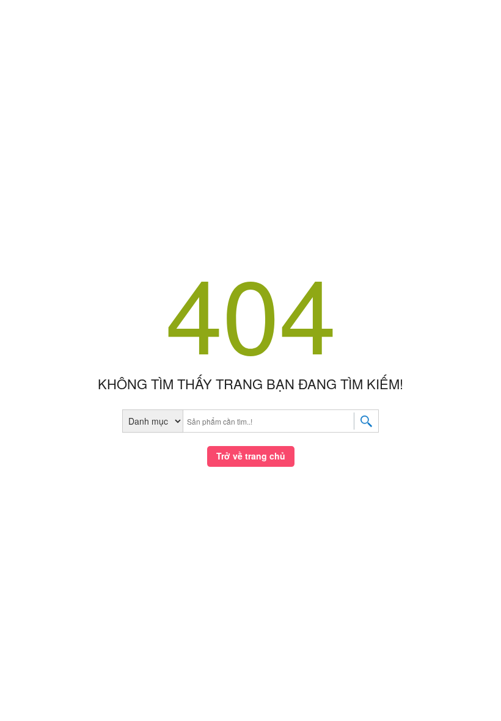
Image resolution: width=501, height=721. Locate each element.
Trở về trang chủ (250, 456)
